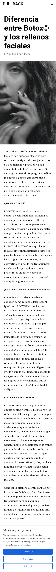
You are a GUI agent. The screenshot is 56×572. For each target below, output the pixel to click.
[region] (28, 549)
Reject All (28, 566)
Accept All (28, 551)
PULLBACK (13, 4)
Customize (28, 559)
